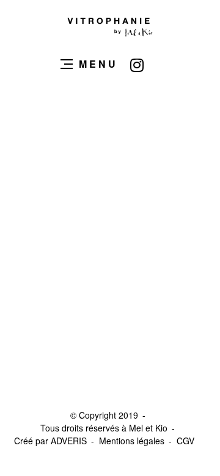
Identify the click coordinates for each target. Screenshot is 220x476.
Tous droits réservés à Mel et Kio (103, 428)
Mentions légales (131, 441)
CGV (185, 441)
